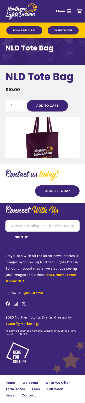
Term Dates (15, 389)
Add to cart (47, 105)
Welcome (30, 382)
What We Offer (57, 382)
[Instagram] (16, 303)
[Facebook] (7, 303)
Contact (29, 395)
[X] (24, 303)
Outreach (55, 389)
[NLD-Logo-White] (22, 11)
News (9, 395)
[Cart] (79, 11)
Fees (36, 389)
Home (10, 382)
